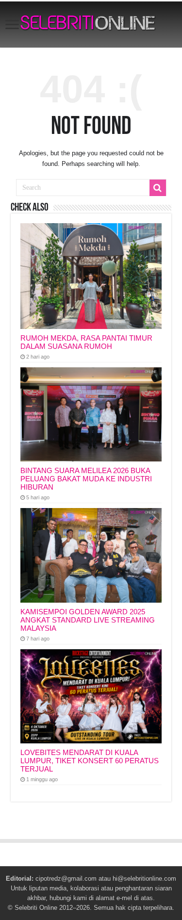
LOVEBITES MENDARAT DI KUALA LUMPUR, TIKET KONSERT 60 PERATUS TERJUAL (89, 760)
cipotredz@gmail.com (66, 878)
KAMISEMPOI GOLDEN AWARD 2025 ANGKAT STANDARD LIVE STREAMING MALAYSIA (87, 620)
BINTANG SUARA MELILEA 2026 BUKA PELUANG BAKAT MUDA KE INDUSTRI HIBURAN (86, 478)
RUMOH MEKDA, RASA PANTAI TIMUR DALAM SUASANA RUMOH (86, 342)
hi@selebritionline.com (144, 878)
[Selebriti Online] (91, 24)
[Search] (157, 188)
